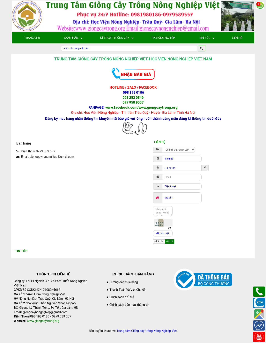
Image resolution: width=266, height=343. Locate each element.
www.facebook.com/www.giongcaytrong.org (141, 107)
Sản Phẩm (71, 38)
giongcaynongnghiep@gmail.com (52, 157)
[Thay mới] (169, 228)
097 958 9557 (133, 102)
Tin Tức (204, 38)
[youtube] (259, 336)
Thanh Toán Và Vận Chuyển (127, 290)
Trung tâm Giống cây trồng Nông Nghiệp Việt (146, 331)
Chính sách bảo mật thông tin (129, 305)
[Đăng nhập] (205, 168)
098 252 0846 (133, 97)
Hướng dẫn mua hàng (123, 282)
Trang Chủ (32, 38)
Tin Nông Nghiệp (163, 38)
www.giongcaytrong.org (43, 321)
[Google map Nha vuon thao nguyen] (259, 314)
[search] (201, 48)
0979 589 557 (45, 151)
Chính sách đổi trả (121, 297)
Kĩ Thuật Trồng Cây (114, 38)
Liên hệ (237, 38)
